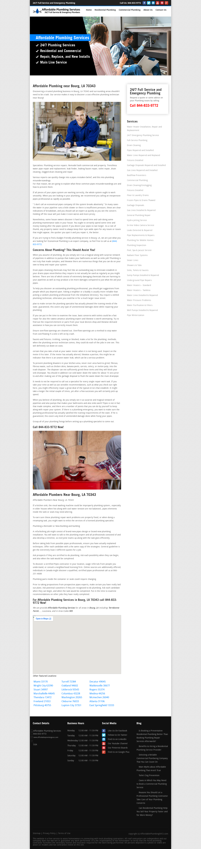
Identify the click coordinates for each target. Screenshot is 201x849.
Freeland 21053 (42, 701)
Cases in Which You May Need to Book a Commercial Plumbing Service (152, 784)
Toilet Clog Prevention (149, 775)
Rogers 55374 (96, 689)
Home (89, 10)
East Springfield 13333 (101, 705)
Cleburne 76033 (70, 701)
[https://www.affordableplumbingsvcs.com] (57, 14)
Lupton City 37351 (71, 705)
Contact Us (161, 10)
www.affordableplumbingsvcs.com (46, 737)
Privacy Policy (49, 834)
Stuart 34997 (41, 689)
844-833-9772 (134, 3)
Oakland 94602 (70, 685)
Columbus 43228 (71, 693)
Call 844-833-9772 (144, 105)
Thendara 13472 (43, 697)
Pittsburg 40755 (42, 705)
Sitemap (36, 834)
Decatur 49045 (97, 682)
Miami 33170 (41, 682)
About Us (148, 10)
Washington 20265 (72, 697)
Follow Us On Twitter (117, 735)
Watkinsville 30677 (99, 685)
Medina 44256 (97, 693)
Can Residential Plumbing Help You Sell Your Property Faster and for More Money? (152, 811)
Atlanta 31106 (97, 701)
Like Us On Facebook (117, 731)
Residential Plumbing (105, 10)
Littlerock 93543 (70, 689)
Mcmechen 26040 (99, 697)
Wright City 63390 (43, 685)
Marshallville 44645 (44, 693)
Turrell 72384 (69, 682)
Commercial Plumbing (130, 10)
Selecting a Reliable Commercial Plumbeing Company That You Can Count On (152, 758)
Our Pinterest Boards (118, 748)
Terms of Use (64, 834)
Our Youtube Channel (118, 744)
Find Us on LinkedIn (117, 739)
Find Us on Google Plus (118, 752)
